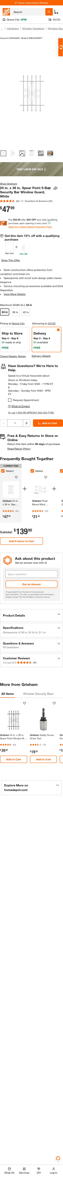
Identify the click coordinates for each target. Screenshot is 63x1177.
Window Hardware (33, 28)
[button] (31, 615)
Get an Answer (31, 584)
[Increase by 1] (26, 423)
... (1, 28)
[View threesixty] (41, 153)
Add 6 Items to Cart (21, 541)
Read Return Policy (19, 448)
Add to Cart (13, 759)
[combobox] (28, 11)
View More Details (15, 294)
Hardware (13, 28)
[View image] (3, 153)
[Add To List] (49, 188)
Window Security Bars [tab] (38, 693)
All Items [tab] (7, 693)
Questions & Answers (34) (38, 201)
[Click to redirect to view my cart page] (56, 12)
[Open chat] (60, 47)
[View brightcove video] (50, 153)
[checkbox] (10, 400)
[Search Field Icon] (49, 11)
